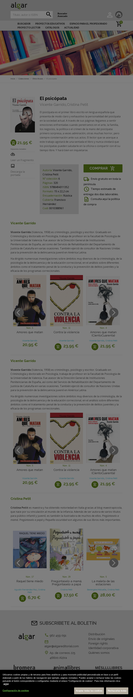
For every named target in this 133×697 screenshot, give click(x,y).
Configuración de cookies (16, 690)
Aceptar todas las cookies (89, 691)
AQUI (6, 684)
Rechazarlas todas (117, 691)
